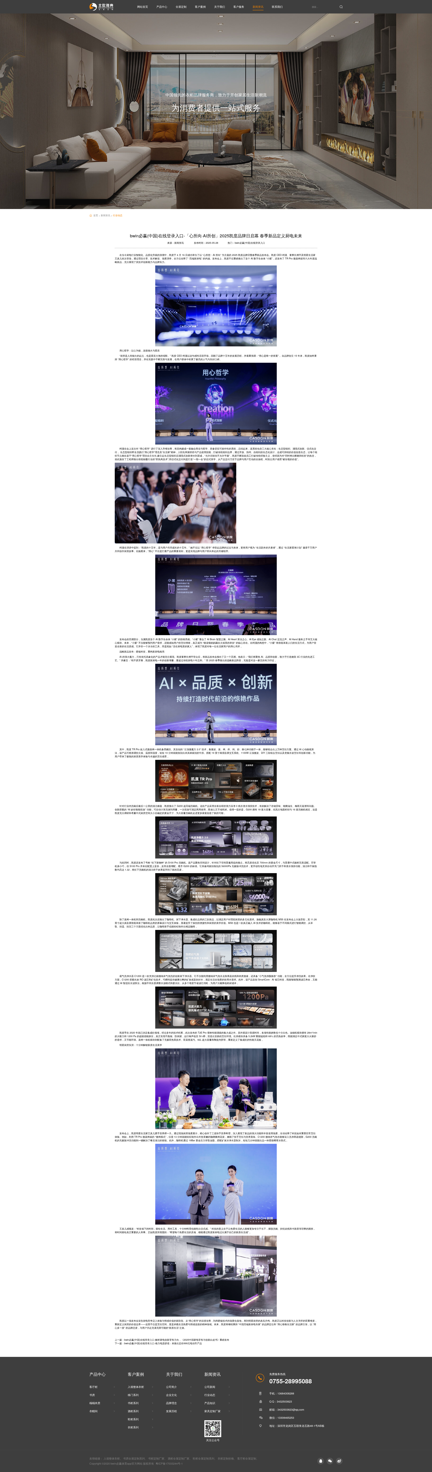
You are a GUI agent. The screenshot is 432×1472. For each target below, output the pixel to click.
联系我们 (277, 7)
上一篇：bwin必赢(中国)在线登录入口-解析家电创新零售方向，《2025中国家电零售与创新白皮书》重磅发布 (172, 1339)
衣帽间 (93, 1411)
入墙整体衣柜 (136, 1387)
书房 (92, 1395)
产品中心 (161, 7)
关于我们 (219, 7)
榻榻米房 (94, 1403)
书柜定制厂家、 (157, 1458)
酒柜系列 (133, 1411)
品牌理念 (171, 1403)
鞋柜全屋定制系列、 (205, 1458)
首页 (97, 215)
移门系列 (133, 1395)
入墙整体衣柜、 (113, 1458)
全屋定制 (181, 7)
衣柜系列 (133, 1427)
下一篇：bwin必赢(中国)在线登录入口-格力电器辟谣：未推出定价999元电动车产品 (158, 1343)
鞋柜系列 (133, 1419)
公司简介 (171, 1387)
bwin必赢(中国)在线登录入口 (250, 242)
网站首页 (142, 7)
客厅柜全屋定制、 (248, 1458)
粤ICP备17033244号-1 (169, 1463)
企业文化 (171, 1395)
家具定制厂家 (212, 1411)
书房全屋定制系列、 (135, 1458)
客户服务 (238, 7)
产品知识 (209, 1403)
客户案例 (200, 7)
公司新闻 (209, 1387)
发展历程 (171, 1411)
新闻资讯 (258, 7)
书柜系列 (133, 1403)
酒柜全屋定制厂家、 (180, 1458)
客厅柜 (93, 1387)
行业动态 (117, 215)
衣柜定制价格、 (227, 1458)
